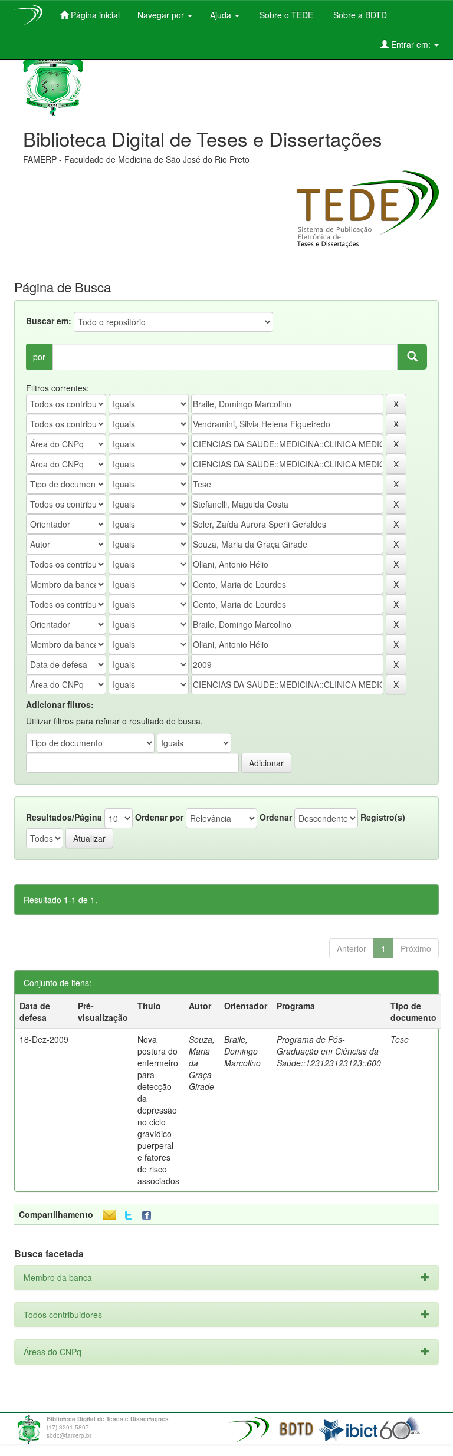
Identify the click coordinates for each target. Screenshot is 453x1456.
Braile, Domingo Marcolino (242, 1051)
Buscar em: (48, 321)
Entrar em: (411, 44)
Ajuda (222, 15)
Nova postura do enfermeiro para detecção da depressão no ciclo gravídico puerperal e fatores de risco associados (158, 1110)
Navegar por (161, 15)
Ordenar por (159, 817)
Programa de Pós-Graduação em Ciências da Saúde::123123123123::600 (329, 1051)
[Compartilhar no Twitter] (128, 1216)
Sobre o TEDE (285, 15)
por (39, 357)
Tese (399, 1039)
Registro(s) (382, 817)
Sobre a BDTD (359, 15)
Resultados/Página (64, 817)
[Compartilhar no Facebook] (149, 1216)
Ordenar (276, 817)
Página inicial (94, 15)
